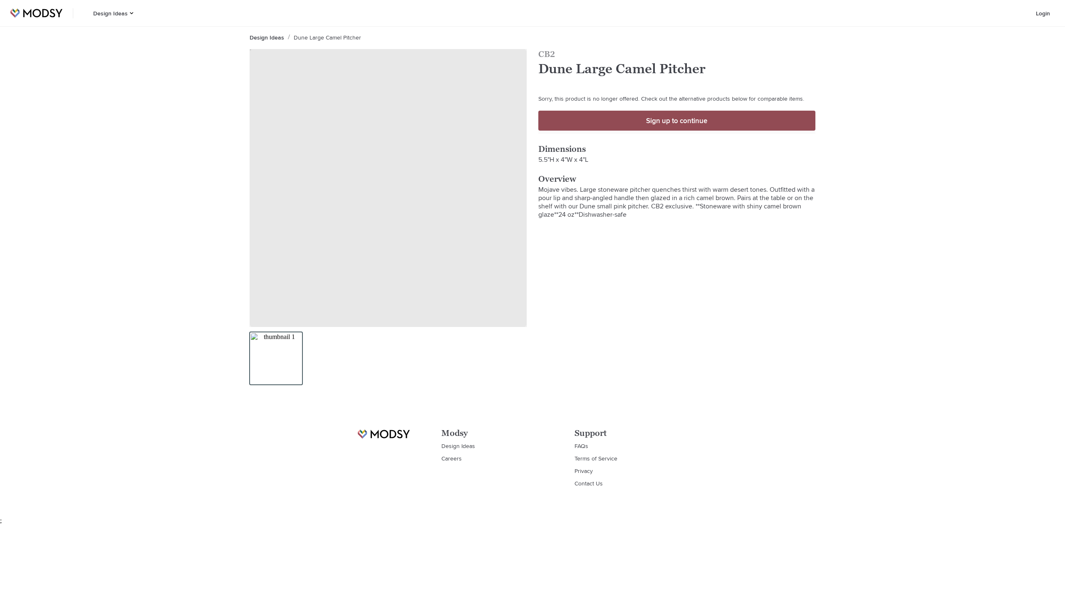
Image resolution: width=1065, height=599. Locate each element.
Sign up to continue (676, 121)
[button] (131, 13)
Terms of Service (596, 458)
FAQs (581, 446)
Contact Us (589, 483)
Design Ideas (110, 13)
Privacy (584, 471)
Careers (451, 458)
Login (1043, 13)
